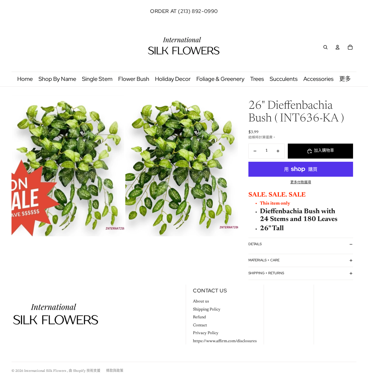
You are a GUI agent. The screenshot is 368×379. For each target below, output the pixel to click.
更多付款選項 (300, 182)
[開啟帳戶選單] (337, 47)
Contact (200, 325)
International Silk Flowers (45, 371)
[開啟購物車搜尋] (325, 47)
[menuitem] (345, 79)
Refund (199, 317)
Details (255, 244)
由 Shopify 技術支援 (84, 371)
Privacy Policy (205, 333)
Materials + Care (263, 260)
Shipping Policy (207, 310)
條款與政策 (114, 371)
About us (201, 302)
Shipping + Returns (266, 273)
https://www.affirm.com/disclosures (225, 341)
